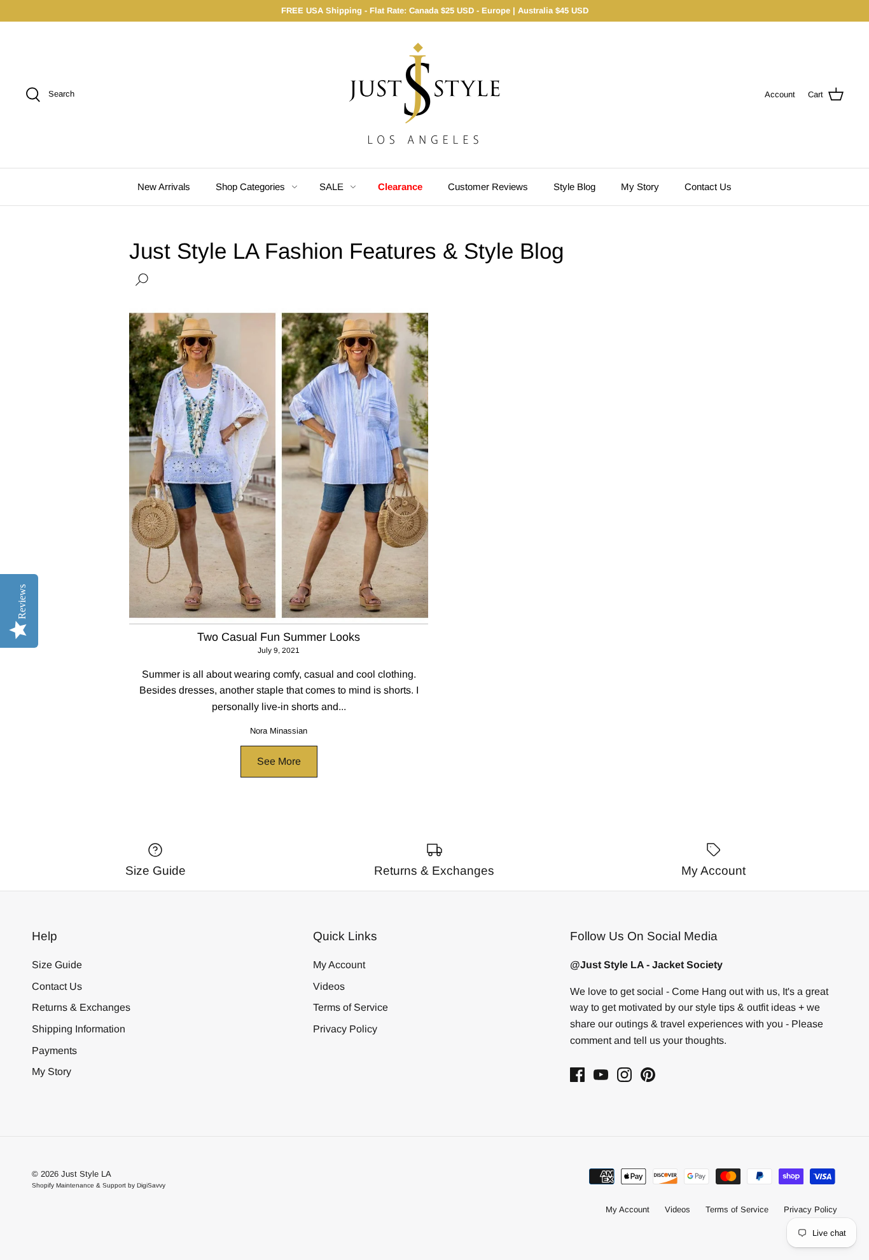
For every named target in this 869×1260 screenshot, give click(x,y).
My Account (339, 964)
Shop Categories (250, 186)
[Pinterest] (648, 1074)
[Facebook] (577, 1074)
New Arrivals (163, 186)
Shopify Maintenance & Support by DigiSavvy (98, 1185)
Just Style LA (86, 1174)
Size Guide (57, 964)
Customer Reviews (488, 186)
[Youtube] (601, 1074)
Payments (54, 1050)
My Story (640, 186)
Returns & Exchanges (81, 1007)
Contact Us (708, 186)
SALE (331, 186)
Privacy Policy (345, 1029)
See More (279, 761)
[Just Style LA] (434, 94)
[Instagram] (624, 1074)
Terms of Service (350, 1007)
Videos (329, 986)
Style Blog (574, 186)
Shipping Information (78, 1029)
